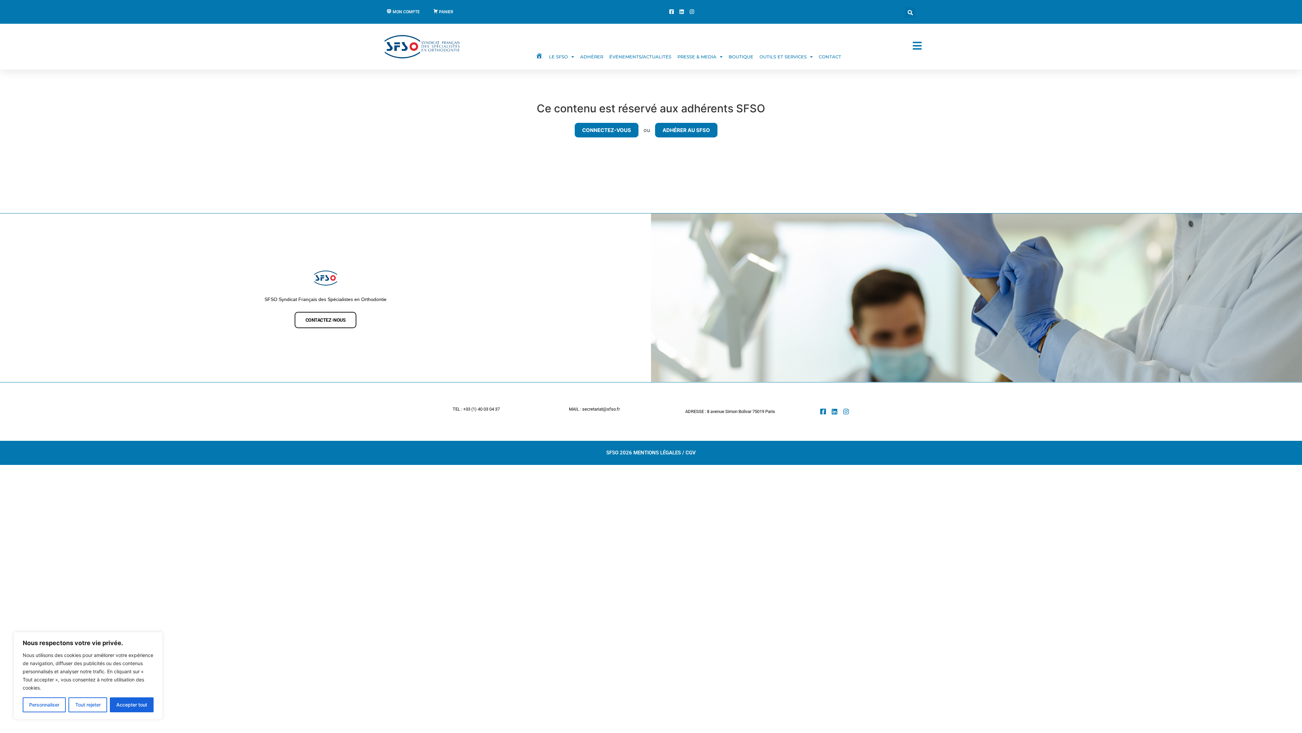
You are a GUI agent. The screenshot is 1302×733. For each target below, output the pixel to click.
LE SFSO (558, 56)
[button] (910, 12)
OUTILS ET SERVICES (783, 56)
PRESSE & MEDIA (696, 56)
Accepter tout (131, 705)
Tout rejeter (88, 705)
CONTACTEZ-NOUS (325, 320)
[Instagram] (846, 411)
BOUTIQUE (741, 56)
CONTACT (830, 56)
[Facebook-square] (823, 411)
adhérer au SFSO (686, 130)
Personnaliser (44, 705)
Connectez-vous (606, 130)
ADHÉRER (591, 56)
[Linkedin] (834, 411)
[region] (88, 675)
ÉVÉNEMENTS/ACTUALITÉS (640, 56)
